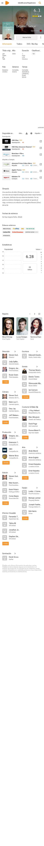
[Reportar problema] (26, 133)
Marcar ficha (27, 37)
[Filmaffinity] (16, 230)
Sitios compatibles (21, 133)
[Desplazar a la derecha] (34, 314)
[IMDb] (23, 230)
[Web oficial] (7, 230)
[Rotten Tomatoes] (18, 233)
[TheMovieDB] (30, 230)
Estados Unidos (5, 71)
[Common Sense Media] (32, 233)
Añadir (20, 217)
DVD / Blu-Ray (32, 44)
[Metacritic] (7, 233)
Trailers (19, 44)
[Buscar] (40, 3)
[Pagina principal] (7, 4)
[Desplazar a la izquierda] (30, 314)
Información (7, 44)
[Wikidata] (6, 237)
